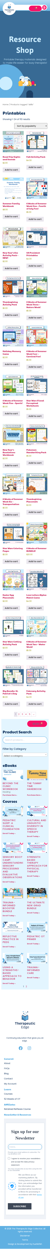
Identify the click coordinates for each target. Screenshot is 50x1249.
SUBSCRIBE (19, 1206)
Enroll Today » (9, 833)
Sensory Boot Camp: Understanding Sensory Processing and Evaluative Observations (13, 867)
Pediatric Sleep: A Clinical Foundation (11, 825)
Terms (25, 1240)
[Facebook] (21, 1048)
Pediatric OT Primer (36, 938)
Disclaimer (25, 1235)
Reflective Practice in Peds (11, 939)
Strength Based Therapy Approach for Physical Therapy (37, 864)
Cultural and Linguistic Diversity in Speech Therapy (36, 826)
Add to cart (11, 169)
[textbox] (25, 756)
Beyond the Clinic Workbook (10, 786)
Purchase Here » (10, 795)
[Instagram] (29, 1048)
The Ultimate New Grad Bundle (36, 905)
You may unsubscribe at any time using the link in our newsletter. (25, 1169)
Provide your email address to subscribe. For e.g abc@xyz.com (24, 1153)
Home (6, 104)
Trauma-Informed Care (33, 970)
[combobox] (25, 755)
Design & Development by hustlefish (25, 1244)
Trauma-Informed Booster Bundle (9, 907)
